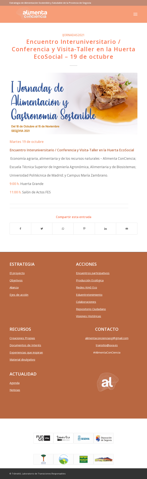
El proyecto (17, 273)
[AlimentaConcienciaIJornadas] (73, 103)
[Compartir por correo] (126, 228)
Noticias (15, 390)
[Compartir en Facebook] (20, 228)
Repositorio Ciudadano (91, 309)
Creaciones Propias (22, 338)
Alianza (14, 287)
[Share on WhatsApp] (63, 228)
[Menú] (135, 14)
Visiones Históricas (88, 316)
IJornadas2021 (73, 35)
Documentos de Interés (25, 345)
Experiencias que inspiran (26, 352)
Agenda (15, 383)
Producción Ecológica (90, 280)
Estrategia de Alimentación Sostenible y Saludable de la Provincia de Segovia (50, 2)
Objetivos (16, 280)
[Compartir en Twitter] (41, 228)
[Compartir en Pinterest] (84, 228)
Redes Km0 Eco (86, 287)
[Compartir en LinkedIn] (105, 228)
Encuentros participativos (92, 273)
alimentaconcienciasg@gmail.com (106, 338)
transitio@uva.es (107, 345)
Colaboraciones (86, 302)
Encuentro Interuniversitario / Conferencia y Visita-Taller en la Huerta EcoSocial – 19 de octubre (74, 49)
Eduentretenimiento (89, 295)
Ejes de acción (19, 295)
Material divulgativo (22, 359)
